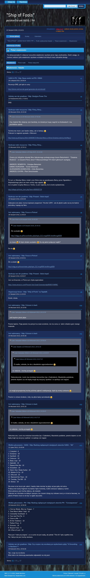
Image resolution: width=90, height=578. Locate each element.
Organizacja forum (15, 292)
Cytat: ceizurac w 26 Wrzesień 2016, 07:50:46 (25, 117)
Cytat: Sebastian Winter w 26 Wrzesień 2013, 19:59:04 (28, 340)
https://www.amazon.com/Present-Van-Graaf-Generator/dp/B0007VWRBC (33, 285)
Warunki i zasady (73, 573)
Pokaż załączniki (33, 63)
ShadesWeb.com (20, 575)
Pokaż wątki (22, 63)
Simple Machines (20, 573)
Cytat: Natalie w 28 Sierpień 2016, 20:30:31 (26, 226)
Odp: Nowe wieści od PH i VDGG (30, 78)
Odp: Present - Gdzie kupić (39, 196)
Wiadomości (11, 63)
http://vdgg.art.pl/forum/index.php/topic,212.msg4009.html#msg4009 (36, 236)
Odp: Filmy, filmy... (35, 110)
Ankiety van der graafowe (17, 96)
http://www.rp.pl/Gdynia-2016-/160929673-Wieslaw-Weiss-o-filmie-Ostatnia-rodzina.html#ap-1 (39, 138)
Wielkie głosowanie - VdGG (18, 445)
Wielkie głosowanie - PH (17, 503)
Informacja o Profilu (13, 45)
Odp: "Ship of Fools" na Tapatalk (35, 292)
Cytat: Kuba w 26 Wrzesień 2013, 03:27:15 (29, 359)
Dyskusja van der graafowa (18, 196)
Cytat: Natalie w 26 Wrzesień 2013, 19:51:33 (27, 347)
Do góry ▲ (82, 573)
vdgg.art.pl (59, 29)
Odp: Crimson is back (29, 305)
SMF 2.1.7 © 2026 (9, 573)
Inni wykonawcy (14, 212)
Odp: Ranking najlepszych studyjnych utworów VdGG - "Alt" (51, 445)
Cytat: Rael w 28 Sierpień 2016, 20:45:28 (24, 219)
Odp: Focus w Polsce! (29, 212)
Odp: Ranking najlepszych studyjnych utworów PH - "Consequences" (52, 503)
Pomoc (65, 573)
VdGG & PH (12, 78)
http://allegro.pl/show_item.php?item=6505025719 (25, 189)
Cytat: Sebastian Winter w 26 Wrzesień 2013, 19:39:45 (31, 353)
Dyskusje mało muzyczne (17, 110)
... (18, 72)
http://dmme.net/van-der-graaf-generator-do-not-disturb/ (26, 89)
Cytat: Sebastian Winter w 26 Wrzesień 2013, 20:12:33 (28, 312)
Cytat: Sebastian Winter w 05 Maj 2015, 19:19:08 (26, 152)
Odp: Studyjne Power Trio (37, 96)
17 (20, 72)
